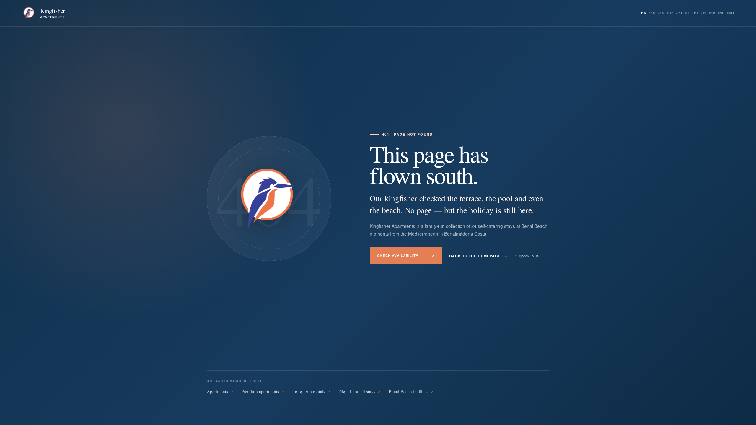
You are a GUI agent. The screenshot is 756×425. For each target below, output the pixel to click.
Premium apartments (262, 391)
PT (680, 12)
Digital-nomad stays (359, 391)
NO (731, 12)
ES (653, 12)
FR (662, 12)
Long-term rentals (311, 391)
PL (696, 12)
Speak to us (527, 256)
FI (705, 12)
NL (722, 12)
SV (713, 12)
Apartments (220, 391)
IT (688, 12)
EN (644, 12)
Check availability (406, 255)
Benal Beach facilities (411, 391)
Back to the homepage (478, 256)
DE (671, 12)
